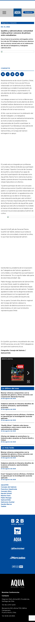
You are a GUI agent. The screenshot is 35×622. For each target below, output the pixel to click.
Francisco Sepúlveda (9, 489)
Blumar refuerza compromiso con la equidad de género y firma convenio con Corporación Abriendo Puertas (17, 395)
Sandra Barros (6, 504)
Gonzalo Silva (6, 491)
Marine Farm (6, 495)
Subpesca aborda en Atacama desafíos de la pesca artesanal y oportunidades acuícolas (17, 405)
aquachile (5, 485)
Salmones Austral (7, 502)
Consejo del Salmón (8, 487)
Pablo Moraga (6, 498)
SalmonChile (6, 500)
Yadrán (3, 506)
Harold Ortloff (6, 493)
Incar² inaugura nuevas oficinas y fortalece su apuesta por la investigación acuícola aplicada (17, 416)
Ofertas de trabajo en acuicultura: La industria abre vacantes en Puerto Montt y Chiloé (17, 438)
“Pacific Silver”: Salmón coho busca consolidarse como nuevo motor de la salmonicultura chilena (16, 427)
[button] (3, 74)
